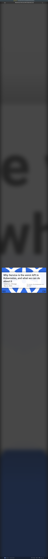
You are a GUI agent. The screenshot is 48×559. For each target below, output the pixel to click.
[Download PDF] (43, 557)
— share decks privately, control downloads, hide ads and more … (24, 0)
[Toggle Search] (42, 2)
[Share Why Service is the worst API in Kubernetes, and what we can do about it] (39, 557)
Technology (33, 557)
